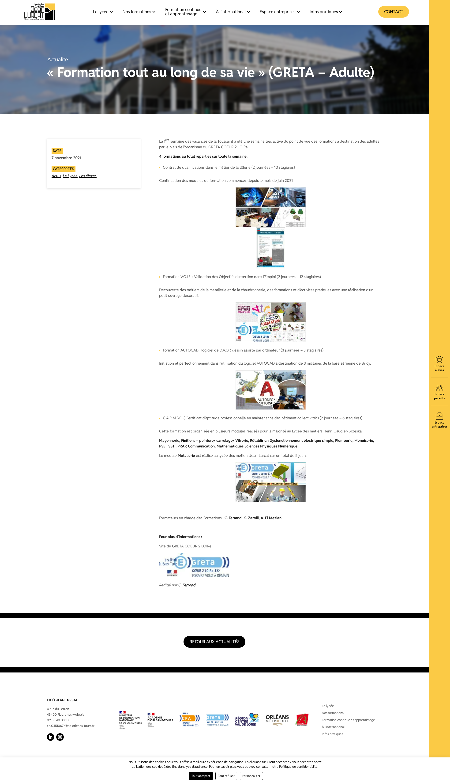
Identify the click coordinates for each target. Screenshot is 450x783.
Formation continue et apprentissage (183, 11)
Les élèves (88, 175)
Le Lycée (70, 175)
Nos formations (137, 11)
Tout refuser (226, 776)
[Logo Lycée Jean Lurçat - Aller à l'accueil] (39, 11)
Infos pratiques (324, 11)
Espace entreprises (278, 11)
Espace (439, 368)
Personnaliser (251, 776)
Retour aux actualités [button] (215, 641)
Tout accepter (200, 776)
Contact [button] (393, 11)
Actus (56, 175)
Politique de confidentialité (298, 766)
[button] (50, 737)
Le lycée (101, 11)
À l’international (231, 11)
